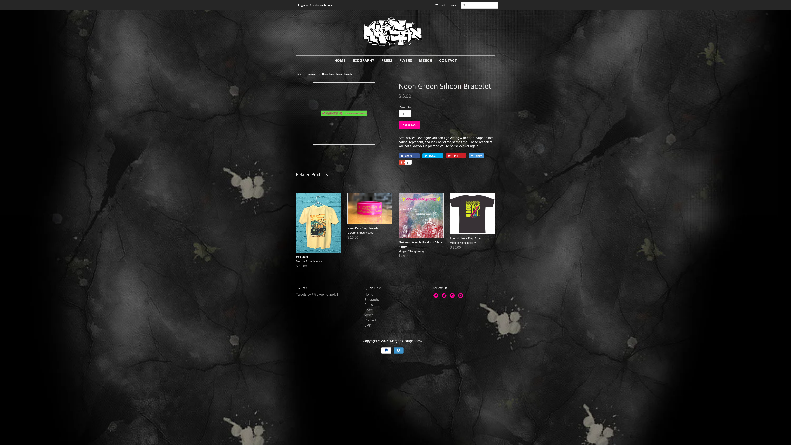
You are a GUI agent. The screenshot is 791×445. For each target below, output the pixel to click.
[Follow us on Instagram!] (453, 296)
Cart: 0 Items (448, 5)
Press (386, 60)
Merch (425, 60)
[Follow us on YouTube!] (461, 296)
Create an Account (322, 5)
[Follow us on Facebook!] (436, 296)
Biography (363, 60)
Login (301, 5)
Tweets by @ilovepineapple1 (317, 294)
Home (340, 60)
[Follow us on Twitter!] (445, 296)
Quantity (405, 107)
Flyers (405, 60)
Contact (448, 60)
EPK (367, 325)
